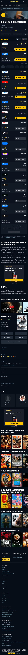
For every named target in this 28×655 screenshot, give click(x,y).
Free (17, 66)
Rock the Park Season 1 (6, 645)
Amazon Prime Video (6, 597)
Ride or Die (4, 586)
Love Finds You (5, 628)
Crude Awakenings (6, 624)
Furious (3, 581)
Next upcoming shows (6, 634)
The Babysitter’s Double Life (8, 630)
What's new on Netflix (6, 609)
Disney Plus (4, 598)
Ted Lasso (4, 588)
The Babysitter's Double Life (8, 626)
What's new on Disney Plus (7, 612)
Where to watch (6, 34)
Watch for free (17, 34)
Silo (2, 585)
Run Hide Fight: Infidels (7, 622)
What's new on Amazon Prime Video (9, 610)
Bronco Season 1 (5, 640)
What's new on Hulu (6, 616)
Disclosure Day (5, 574)
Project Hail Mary (5, 571)
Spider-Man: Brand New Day (8, 573)
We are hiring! (5, 559)
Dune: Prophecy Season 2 (7, 636)
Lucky (3, 583)
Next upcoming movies (6, 620)
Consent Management (18, 557)
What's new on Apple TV (7, 614)
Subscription (10, 66)
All (3, 66)
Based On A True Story (10, 365)
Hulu (3, 602)
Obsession (4, 567)
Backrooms (4, 569)
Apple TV (4, 600)
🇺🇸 (23, 39)
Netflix (3, 595)
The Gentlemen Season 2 (7, 638)
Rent (22, 66)
